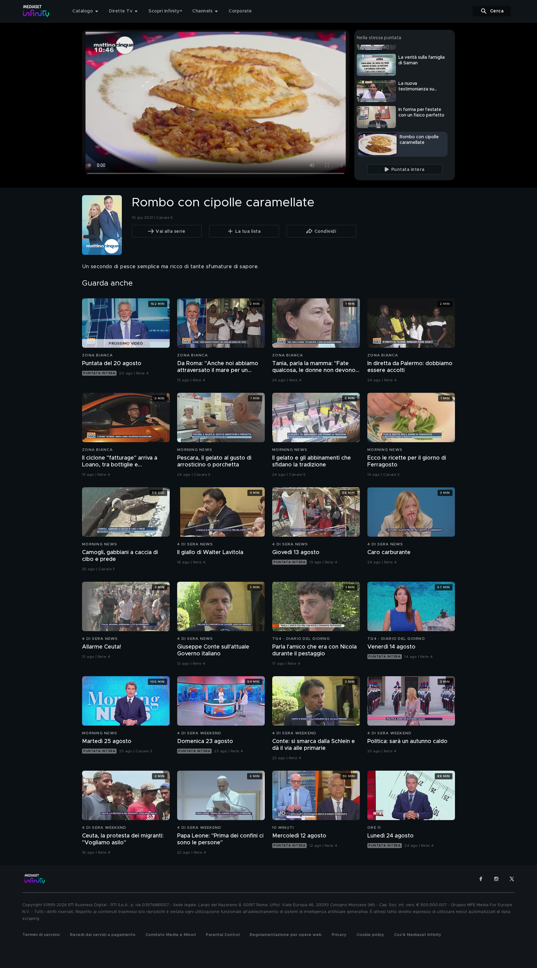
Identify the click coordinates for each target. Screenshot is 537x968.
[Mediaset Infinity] (36, 11)
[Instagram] (496, 879)
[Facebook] (481, 879)
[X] (512, 879)
